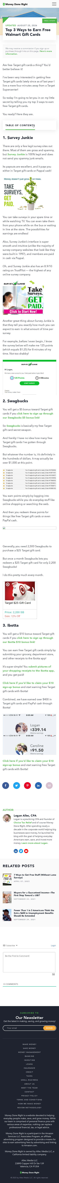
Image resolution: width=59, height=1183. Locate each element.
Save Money (29, 1048)
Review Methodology (29, 1108)
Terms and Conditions (29, 1100)
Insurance (29, 1068)
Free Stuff (49, 21)
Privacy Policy (29, 1096)
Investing (29, 1060)
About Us (29, 1084)
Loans (29, 1064)
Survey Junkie (16, 154)
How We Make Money (29, 1104)
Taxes (29, 1076)
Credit (29, 1072)
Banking (29, 1056)
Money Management (29, 1052)
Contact (29, 1092)
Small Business (29, 1080)
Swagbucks (13, 426)
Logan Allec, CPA (25, 815)
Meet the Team (29, 1088)
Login (53, 945)
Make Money (29, 1044)
